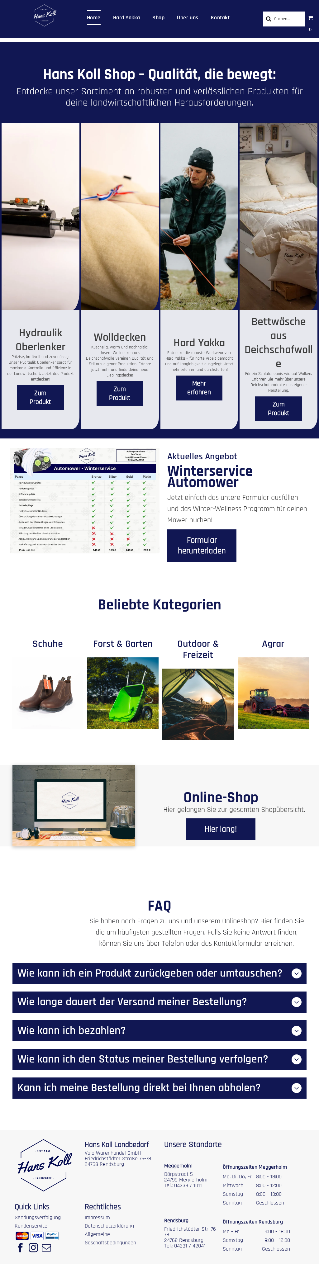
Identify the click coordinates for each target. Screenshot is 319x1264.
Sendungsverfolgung (38, 1217)
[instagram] (33, 1248)
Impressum (97, 1217)
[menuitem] (94, 17)
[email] (46, 1248)
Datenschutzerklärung (109, 1225)
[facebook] (20, 1248)
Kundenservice (31, 1225)
